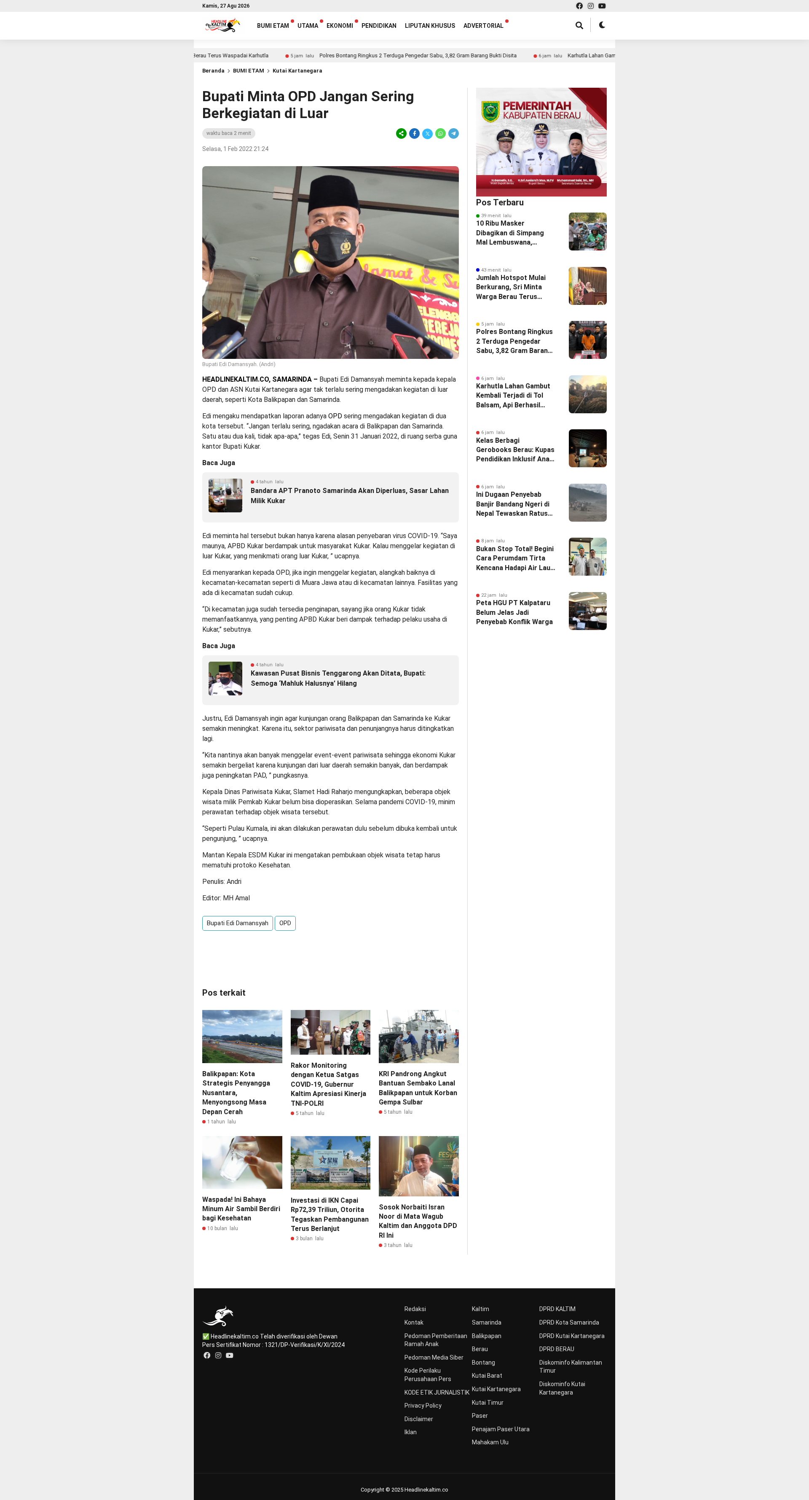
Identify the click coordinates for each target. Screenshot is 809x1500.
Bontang (483, 1362)
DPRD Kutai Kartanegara (572, 1336)
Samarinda (486, 1322)
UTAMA (307, 25)
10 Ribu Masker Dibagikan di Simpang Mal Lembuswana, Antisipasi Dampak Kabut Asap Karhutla (515, 233)
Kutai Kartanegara (297, 70)
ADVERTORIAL (483, 25)
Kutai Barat (487, 1375)
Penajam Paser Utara (501, 1429)
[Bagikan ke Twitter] (427, 133)
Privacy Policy (423, 1405)
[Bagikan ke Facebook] (414, 133)
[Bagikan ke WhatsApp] (440, 133)
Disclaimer (418, 1419)
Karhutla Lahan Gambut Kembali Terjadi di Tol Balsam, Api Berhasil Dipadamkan (611, 55)
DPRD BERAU (556, 1349)
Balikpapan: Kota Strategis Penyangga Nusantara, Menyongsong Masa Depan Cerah (236, 1093)
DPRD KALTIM (557, 1309)
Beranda (213, 70)
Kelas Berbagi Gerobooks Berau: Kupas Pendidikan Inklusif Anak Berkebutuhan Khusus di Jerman (515, 450)
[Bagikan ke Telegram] (453, 133)
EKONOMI (340, 25)
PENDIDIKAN (379, 25)
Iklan (410, 1432)
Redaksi (415, 1309)
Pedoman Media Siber (433, 1357)
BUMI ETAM (273, 25)
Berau (480, 1349)
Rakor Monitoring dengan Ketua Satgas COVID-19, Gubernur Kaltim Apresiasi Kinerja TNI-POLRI (328, 1084)
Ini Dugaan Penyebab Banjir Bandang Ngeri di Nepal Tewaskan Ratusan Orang (515, 504)
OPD (285, 923)
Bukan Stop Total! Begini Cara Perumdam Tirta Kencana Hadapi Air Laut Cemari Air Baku (515, 559)
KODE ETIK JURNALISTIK (436, 1392)
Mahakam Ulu (490, 1442)
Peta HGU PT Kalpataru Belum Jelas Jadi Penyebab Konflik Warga (514, 612)
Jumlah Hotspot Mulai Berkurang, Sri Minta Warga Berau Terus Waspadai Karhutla (511, 288)
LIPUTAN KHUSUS (430, 25)
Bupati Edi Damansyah (237, 923)
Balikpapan (486, 1336)
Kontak (413, 1322)
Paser (480, 1415)
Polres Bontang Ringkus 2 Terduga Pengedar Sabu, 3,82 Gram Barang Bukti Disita (364, 55)
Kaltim (480, 1309)
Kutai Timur (488, 1402)
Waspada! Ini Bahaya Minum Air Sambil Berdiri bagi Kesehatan (241, 1209)
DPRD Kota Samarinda (569, 1322)
